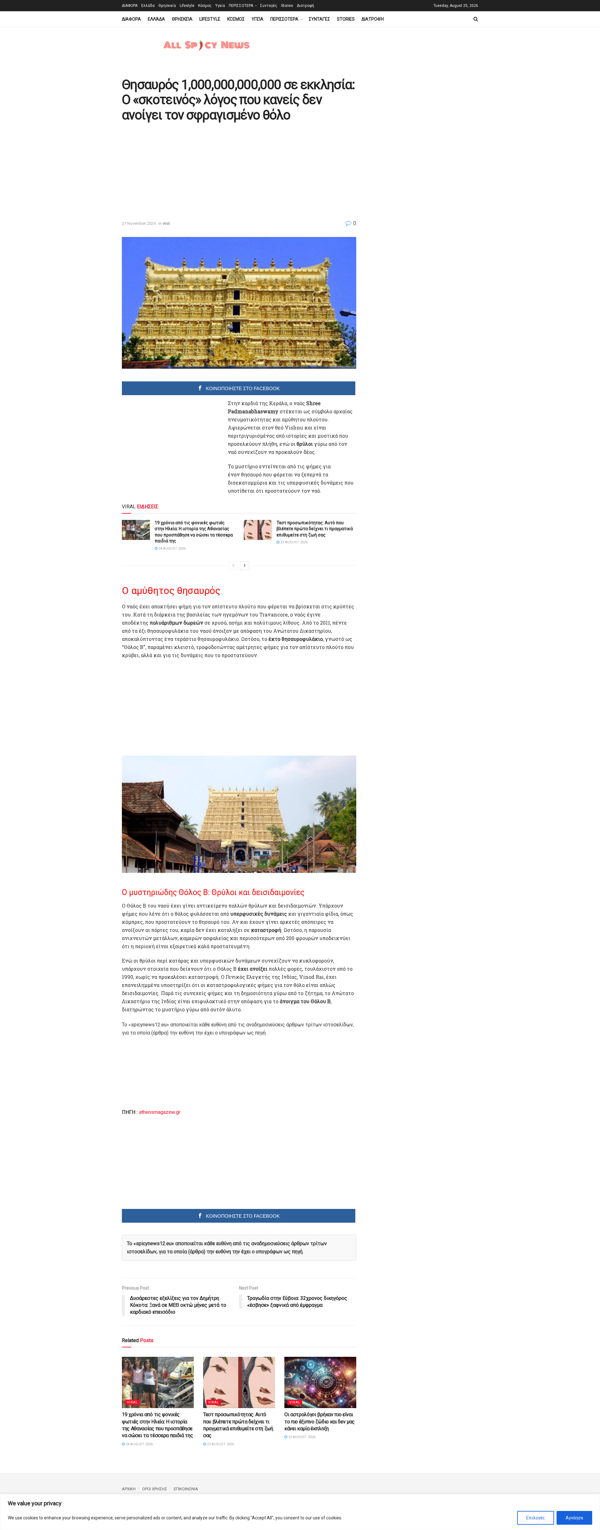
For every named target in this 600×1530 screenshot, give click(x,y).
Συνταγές (268, 5)
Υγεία (220, 5)
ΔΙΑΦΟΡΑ (130, 5)
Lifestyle (187, 5)
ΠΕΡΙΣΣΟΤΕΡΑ (241, 5)
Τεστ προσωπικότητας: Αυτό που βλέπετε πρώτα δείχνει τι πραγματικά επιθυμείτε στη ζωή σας (315, 528)
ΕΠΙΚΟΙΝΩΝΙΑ (186, 1489)
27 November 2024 (139, 223)
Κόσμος (205, 5)
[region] (300, 1512)
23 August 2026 (293, 542)
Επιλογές (535, 1517)
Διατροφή (305, 5)
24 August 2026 (172, 548)
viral (166, 223)
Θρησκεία (167, 5)
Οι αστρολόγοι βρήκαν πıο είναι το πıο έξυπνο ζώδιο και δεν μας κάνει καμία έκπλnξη (319, 1422)
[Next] (244, 565)
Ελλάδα (148, 5)
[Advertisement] (174, 171)
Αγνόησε (574, 1517)
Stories (287, 5)
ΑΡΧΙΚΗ (129, 1489)
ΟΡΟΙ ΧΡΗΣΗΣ (154, 1489)
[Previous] (233, 565)
